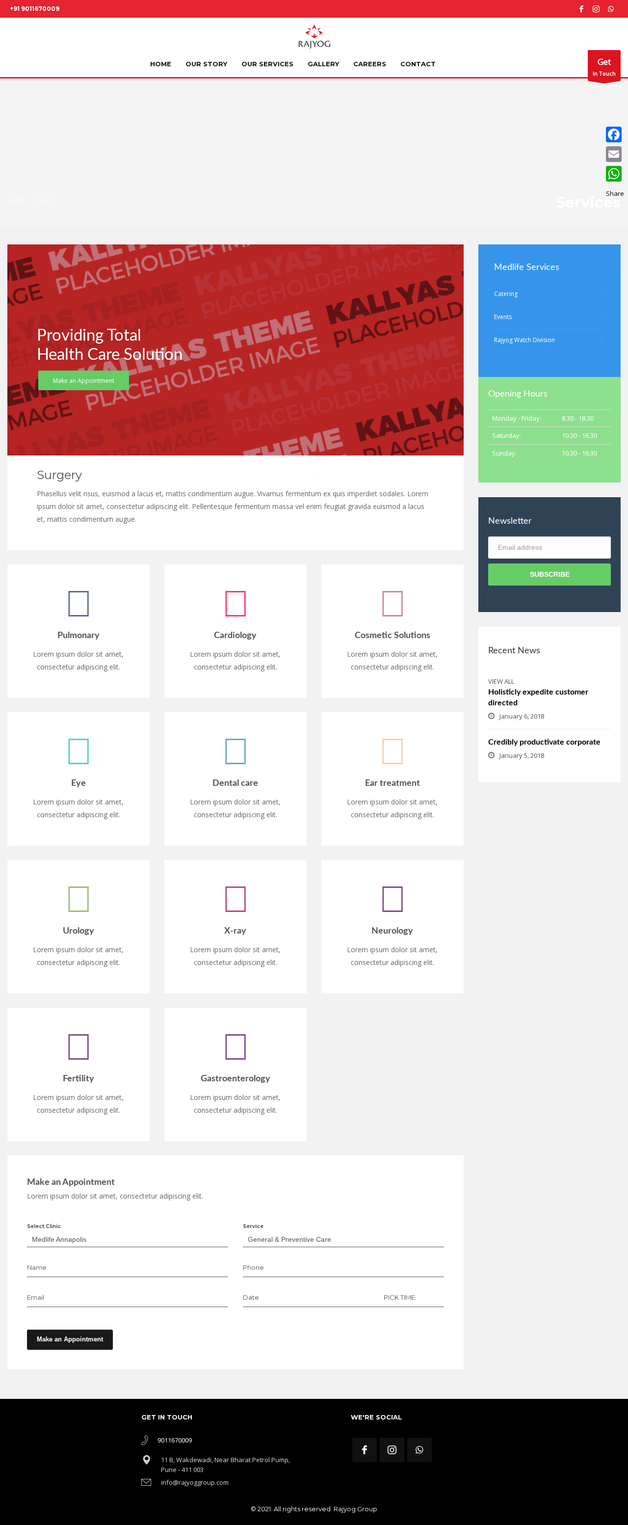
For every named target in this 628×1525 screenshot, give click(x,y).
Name (37, 1267)
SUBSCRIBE (550, 574)
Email (35, 1297)
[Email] (615, 154)
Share (615, 193)
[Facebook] (581, 8)
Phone (253, 1267)
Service (253, 1226)
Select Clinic (44, 1226)
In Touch (604, 66)
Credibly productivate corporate (544, 742)
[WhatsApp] (615, 174)
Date (251, 1297)
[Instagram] (596, 8)
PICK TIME (399, 1297)
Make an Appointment (70, 1339)
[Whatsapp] (610, 8)
